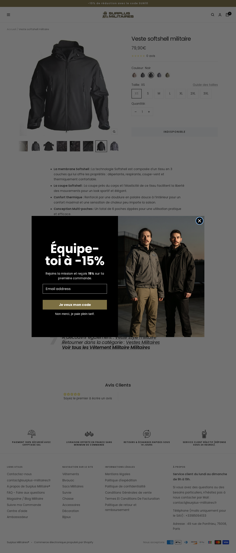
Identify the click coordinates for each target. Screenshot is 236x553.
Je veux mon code (75, 304)
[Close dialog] (199, 220)
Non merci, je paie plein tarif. (75, 313)
